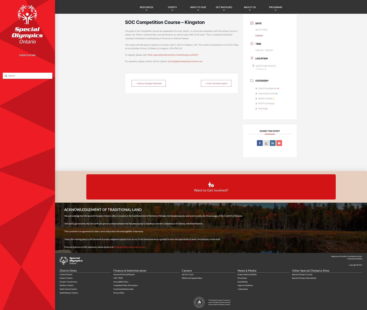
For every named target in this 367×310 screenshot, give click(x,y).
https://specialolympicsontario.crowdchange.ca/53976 (172, 55)
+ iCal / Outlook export (216, 83)
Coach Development (267, 88)
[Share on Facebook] (260, 143)
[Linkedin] (273, 143)
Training (261, 108)
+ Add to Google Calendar (149, 83)
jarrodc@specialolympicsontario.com (185, 61)
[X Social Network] (266, 143)
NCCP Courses (265, 103)
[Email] (279, 143)
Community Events (267, 93)
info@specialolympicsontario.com (129, 247)
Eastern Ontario (265, 98)
